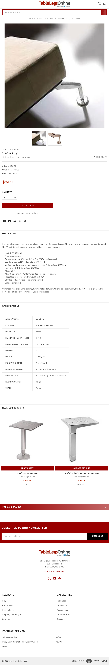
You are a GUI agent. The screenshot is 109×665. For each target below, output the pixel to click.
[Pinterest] (25, 221)
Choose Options (81, 468)
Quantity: (7, 192)
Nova (4, 646)
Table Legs (61, 601)
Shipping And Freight (12, 614)
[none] (54, 75)
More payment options (27, 213)
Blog (4, 601)
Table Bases (62, 605)
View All (58, 642)
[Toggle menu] (4, 4)
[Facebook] (4, 221)
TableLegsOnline (9, 637)
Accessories (62, 610)
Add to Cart (27, 468)
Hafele (58, 637)
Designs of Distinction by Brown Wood (20, 642)
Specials (61, 619)
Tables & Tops (63, 614)
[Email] (9, 221)
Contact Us (7, 605)
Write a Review (100, 157)
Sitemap (6, 619)
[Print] (14, 221)
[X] (20, 221)
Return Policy (8, 610)
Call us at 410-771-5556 (54, 571)
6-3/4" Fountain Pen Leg (27, 473)
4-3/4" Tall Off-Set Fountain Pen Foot (82, 473)
